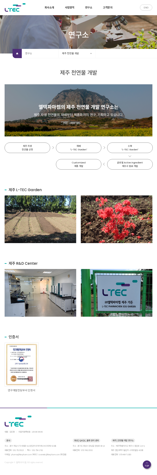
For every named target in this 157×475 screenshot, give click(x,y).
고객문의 (107, 7)
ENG (146, 7)
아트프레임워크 (16, 7)
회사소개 (49, 7)
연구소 (88, 7)
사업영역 (69, 7)
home (17, 53)
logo (23, 421)
